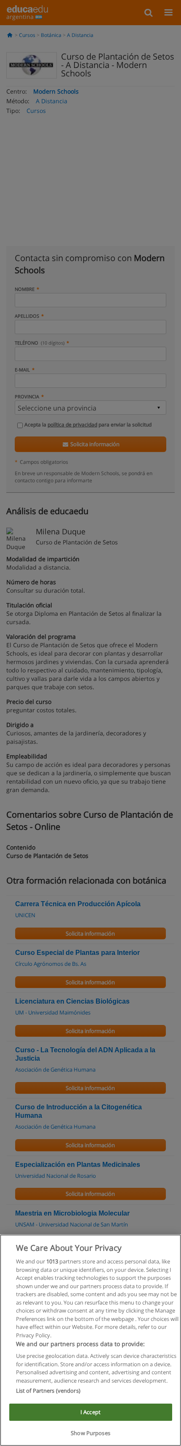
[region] (90, 1340)
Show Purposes (90, 1433)
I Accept (90, 1412)
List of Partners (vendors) (48, 1390)
